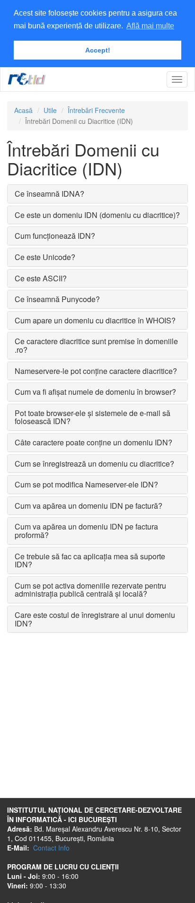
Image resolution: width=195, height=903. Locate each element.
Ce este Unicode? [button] (45, 257)
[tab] (97, 194)
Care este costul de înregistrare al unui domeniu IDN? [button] (95, 619)
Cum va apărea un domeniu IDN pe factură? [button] (88, 505)
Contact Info (51, 847)
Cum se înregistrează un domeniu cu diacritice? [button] (94, 463)
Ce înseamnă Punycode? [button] (57, 299)
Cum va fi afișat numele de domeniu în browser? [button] (95, 391)
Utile (50, 110)
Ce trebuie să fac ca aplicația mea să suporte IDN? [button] (90, 560)
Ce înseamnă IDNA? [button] (49, 193)
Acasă (23, 110)
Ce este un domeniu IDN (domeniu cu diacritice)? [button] (97, 214)
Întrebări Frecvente (96, 110)
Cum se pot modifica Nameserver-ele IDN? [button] (86, 484)
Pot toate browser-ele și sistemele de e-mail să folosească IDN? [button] (92, 417)
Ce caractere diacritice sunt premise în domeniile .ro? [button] (96, 345)
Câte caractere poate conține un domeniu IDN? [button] (93, 442)
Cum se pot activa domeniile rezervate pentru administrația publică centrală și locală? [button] (90, 589)
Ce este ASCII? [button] (41, 278)
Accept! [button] (97, 50)
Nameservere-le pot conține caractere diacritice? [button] (96, 370)
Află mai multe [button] (150, 26)
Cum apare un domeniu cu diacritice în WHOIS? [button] (95, 320)
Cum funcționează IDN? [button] (55, 235)
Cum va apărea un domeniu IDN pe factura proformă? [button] (86, 530)
